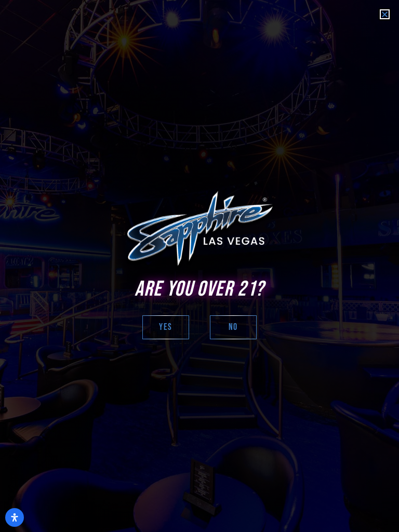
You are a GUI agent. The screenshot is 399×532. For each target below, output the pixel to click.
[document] (199, 266)
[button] (385, 14)
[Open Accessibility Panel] (14, 517)
